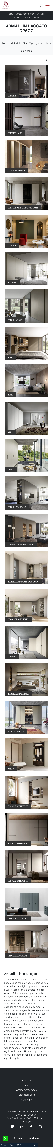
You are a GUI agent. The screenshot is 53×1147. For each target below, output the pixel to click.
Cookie (13, 1145)
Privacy (4, 1145)
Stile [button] (25, 43)
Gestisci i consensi (28, 1145)
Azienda (26, 1080)
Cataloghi (26, 1099)
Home (10, 14)
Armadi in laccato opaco (26, 17)
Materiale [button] (16, 43)
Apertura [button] (46, 43)
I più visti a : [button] (26, 50)
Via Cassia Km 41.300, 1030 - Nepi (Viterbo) (26, 1120)
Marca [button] (5, 43)
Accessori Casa (26, 1094)
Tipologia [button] (34, 43)
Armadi (40, 14)
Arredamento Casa (25, 14)
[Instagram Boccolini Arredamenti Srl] (40, 1126)
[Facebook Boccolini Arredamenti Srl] (31, 1126)
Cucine (26, 1085)
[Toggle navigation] (47, 5)
